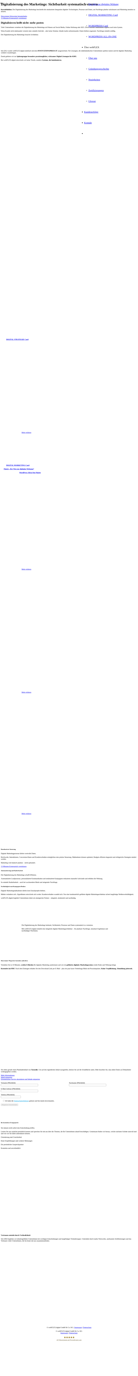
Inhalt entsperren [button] (6, 1077)
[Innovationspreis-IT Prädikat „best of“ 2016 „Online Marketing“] (11, 194)
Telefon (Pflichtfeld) (8, 1095)
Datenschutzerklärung (21, 1101)
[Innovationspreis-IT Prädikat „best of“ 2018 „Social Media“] (11, 325)
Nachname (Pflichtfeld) (77, 1083)
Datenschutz (87, 1327)
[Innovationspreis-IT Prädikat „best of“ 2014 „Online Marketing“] (11, 150)
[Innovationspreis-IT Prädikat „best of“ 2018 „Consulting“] (11, 282)
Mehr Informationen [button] (8, 1075)
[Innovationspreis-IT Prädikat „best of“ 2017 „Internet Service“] (11, 238)
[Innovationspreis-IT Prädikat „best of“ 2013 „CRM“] (11, 128)
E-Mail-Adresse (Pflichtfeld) (10, 1089)
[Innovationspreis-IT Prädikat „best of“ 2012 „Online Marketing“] (11, 84)
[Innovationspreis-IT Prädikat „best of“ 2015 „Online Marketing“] (11, 172)
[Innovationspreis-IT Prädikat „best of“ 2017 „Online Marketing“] (11, 260)
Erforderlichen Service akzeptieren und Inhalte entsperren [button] (20, 1079)
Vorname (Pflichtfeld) (8, 1083)
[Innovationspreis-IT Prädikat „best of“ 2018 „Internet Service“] (11, 106)
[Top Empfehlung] (9, 1340)
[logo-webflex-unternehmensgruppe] (42, 54)
